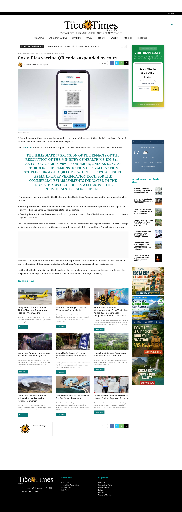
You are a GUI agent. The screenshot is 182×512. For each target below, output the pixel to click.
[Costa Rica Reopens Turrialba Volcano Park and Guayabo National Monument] (35, 384)
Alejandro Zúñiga (31, 65)
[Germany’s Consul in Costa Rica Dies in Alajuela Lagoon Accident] (158, 258)
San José (136, 142)
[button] (172, 24)
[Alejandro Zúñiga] (21, 64)
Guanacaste (143, 142)
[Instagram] (33, 488)
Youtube (36, 492)
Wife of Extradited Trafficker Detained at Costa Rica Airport (143, 190)
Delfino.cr (27, 147)
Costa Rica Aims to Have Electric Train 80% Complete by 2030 (34, 354)
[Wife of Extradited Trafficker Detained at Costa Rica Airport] (158, 191)
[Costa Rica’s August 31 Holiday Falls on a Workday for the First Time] (73, 341)
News (24, 53)
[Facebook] (112, 63)
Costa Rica (30, 53)
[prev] (122, 46)
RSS (50, 488)
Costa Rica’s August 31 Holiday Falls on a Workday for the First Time (71, 355)
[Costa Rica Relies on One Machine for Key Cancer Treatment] (73, 384)
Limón (152, 142)
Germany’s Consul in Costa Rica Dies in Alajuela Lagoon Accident (73, 46)
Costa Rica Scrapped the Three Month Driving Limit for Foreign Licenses (142, 234)
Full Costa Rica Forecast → (148, 166)
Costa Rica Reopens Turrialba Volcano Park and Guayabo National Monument (32, 398)
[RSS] (46, 488)
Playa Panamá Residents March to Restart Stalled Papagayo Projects (111, 397)
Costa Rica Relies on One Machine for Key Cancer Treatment (72, 397)
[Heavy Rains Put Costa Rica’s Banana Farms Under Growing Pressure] (158, 222)
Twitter (24, 492)
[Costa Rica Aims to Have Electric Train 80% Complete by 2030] (35, 341)
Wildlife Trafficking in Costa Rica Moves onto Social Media (72, 309)
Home (19, 53)
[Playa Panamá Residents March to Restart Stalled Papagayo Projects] (111, 384)
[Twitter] (117, 63)
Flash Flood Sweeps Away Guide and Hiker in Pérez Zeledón (110, 354)
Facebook (25, 488)
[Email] (126, 63)
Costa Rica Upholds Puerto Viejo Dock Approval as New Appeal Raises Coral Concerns (142, 246)
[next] (125, 46)
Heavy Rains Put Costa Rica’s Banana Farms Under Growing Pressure (143, 223)
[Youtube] (30, 491)
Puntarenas (160, 142)
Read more (22, 327)
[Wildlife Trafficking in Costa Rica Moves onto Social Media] (73, 296)
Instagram (39, 488)
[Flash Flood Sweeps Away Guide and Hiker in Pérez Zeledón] (111, 341)
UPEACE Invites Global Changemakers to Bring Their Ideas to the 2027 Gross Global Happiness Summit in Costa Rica (111, 311)
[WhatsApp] (121, 63)
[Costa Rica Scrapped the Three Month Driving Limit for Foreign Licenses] (158, 234)
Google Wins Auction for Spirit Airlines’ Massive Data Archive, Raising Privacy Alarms (33, 310)
